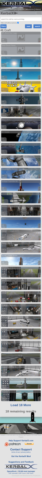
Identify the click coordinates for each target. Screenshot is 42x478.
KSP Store (30, 473)
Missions (30, 9)
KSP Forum (22, 473)
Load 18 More (21, 405)
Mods (21, 9)
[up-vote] (39, 39)
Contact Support (21, 449)
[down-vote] (39, 41)
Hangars (14, 9)
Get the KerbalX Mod (21, 456)
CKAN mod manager (26, 471)
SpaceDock (12, 471)
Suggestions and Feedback (21, 461)
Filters (3, 26)
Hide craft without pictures (9, 23)
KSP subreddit (13, 473)
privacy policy (26, 452)
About (38, 9)
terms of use (16, 452)
